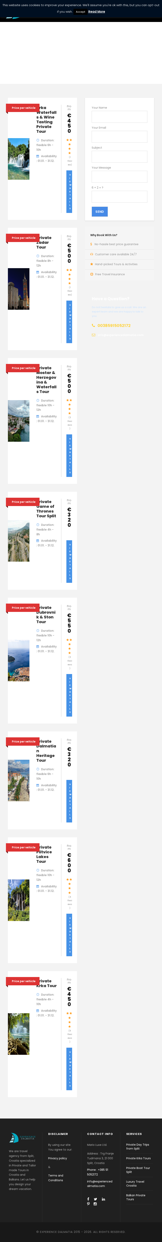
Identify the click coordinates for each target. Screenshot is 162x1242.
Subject (97, 148)
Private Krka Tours (138, 1158)
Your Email (99, 128)
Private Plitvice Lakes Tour (44, 854)
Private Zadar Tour (44, 242)
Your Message (101, 168)
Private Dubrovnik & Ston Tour (46, 615)
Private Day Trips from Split (137, 1147)
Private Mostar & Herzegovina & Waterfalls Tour (46, 379)
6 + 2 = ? (97, 188)
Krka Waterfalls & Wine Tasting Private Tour (46, 119)
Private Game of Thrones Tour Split (46, 509)
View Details (70, 191)
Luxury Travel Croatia (135, 1184)
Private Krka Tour (46, 983)
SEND (99, 211)
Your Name (99, 108)
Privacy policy (57, 1158)
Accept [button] (80, 12)
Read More (96, 11)
